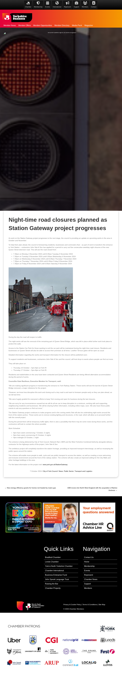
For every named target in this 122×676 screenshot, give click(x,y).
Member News (10, 25)
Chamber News (90, 579)
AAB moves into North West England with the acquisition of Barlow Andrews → (92, 489)
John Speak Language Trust (57, 579)
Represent (88, 575)
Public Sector (69, 471)
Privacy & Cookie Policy (72, 604)
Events (87, 571)
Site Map (102, 604)
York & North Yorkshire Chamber (59, 566)
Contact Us (89, 557)
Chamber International (54, 571)
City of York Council (50, 471)
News (61, 471)
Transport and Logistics (83, 471)
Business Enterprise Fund (56, 575)
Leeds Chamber (52, 562)
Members (88, 588)
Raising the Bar (51, 584)
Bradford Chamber (53, 557)
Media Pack (77, 25)
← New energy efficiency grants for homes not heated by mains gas (30, 488)
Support (87, 584)
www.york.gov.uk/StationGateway (55, 464)
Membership (89, 566)
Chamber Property (53, 588)
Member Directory (61, 25)
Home (86, 562)
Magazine (88, 25)
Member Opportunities (42, 25)
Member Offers (24, 25)
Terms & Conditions (89, 604)
